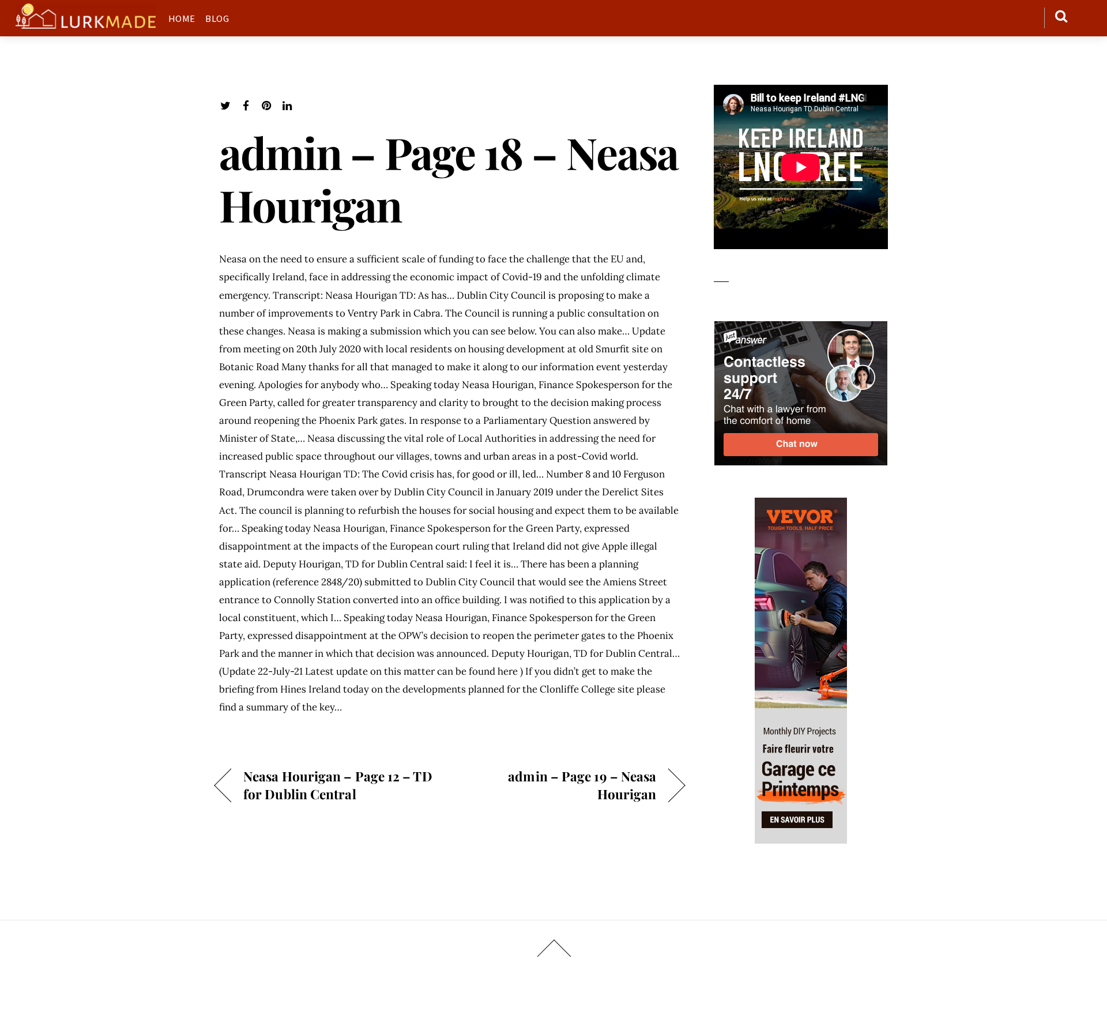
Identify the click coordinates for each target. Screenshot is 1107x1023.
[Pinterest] (267, 106)
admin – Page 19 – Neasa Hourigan (560, 785)
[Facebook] (246, 106)
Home (181, 18)
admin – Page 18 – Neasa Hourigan (448, 178)
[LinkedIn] (287, 106)
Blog (217, 18)
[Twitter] (225, 106)
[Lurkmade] (86, 23)
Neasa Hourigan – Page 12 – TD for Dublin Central (337, 785)
